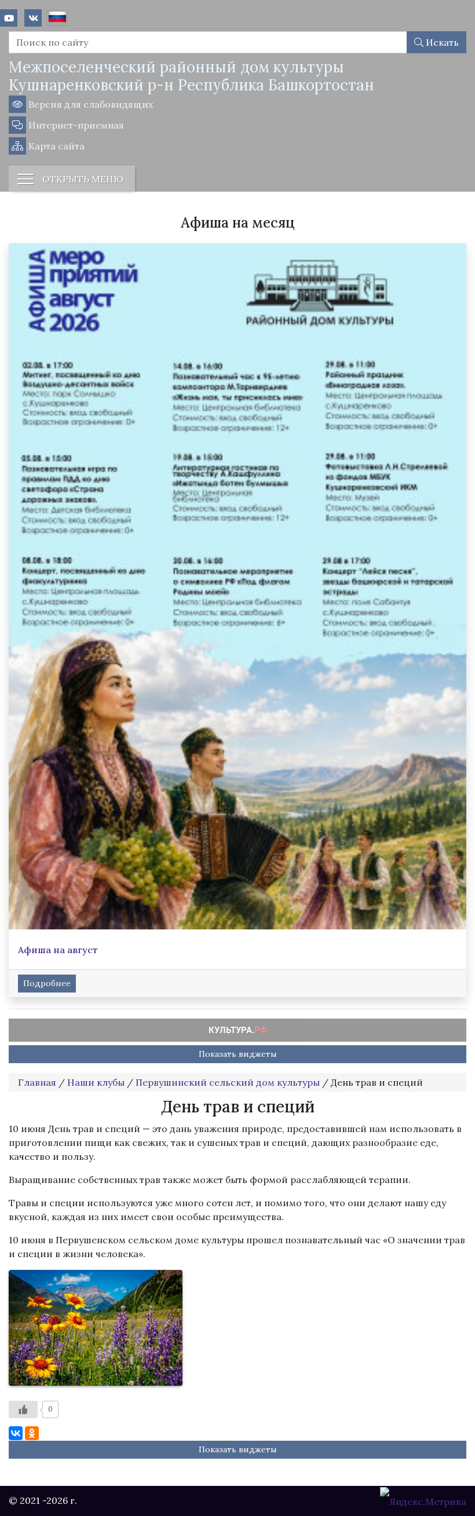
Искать (441, 42)
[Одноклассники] (32, 1433)
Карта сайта (55, 146)
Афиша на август (58, 949)
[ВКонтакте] (16, 1433)
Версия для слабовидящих (89, 104)
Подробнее (47, 983)
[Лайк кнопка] (23, 1409)
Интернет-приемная (75, 125)
